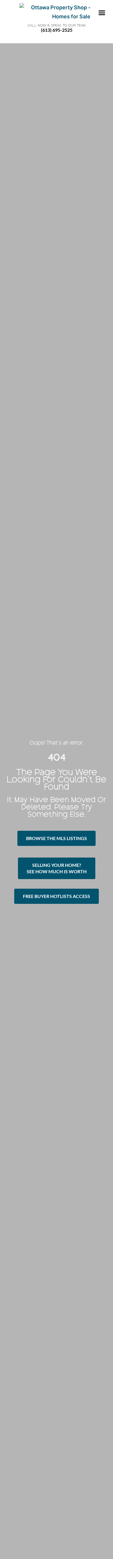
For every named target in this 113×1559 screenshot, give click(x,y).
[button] (101, 12)
